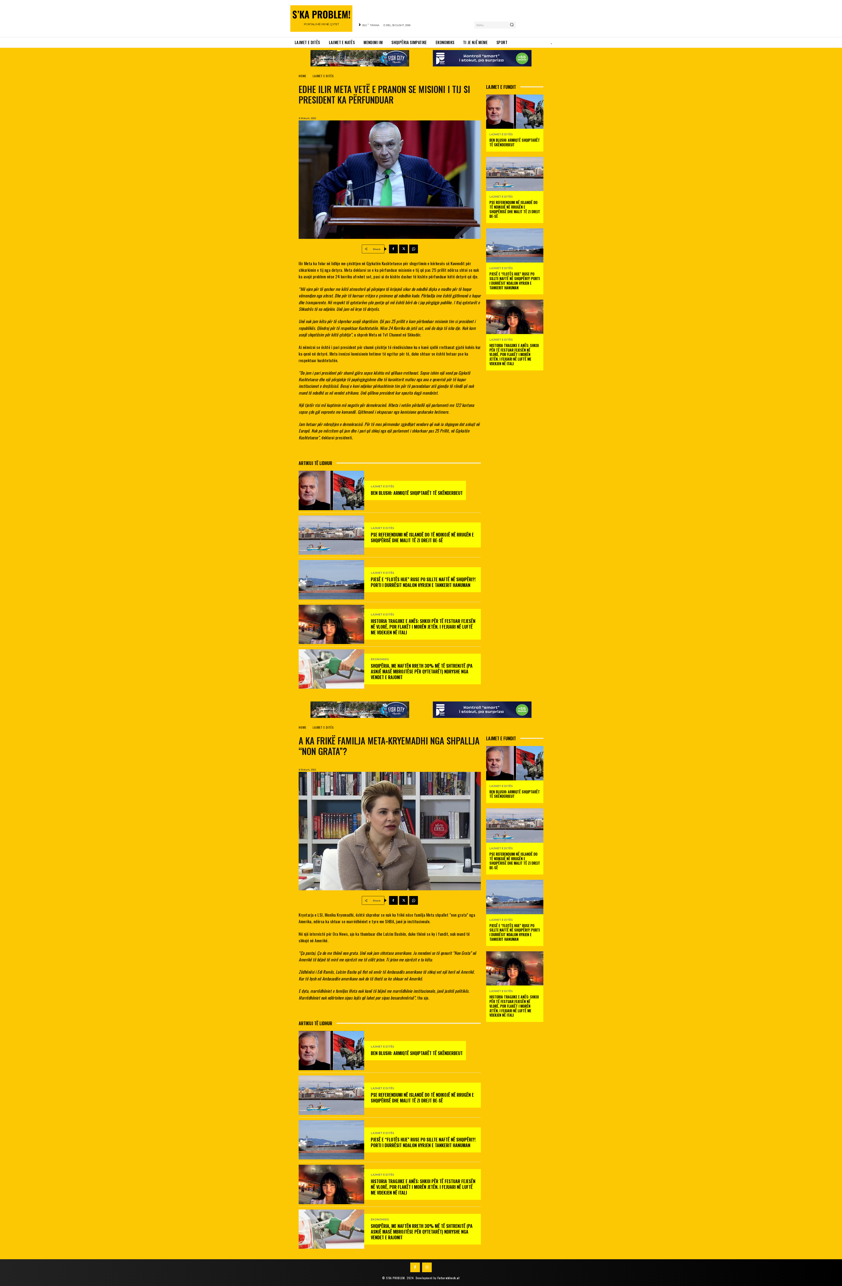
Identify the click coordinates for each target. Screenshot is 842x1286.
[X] (403, 249)
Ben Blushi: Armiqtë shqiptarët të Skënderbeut (417, 493)
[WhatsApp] (413, 249)
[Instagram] (427, 1267)
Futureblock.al (448, 1278)
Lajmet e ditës (323, 75)
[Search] (512, 25)
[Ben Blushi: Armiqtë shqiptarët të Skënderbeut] (331, 490)
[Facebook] (393, 249)
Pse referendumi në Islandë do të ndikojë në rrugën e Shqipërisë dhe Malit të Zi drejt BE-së (422, 537)
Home (302, 75)
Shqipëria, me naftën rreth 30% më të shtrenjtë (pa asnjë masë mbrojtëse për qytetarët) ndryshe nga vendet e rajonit (422, 671)
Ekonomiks (380, 659)
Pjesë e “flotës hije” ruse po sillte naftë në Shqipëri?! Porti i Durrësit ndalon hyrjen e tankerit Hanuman (423, 582)
